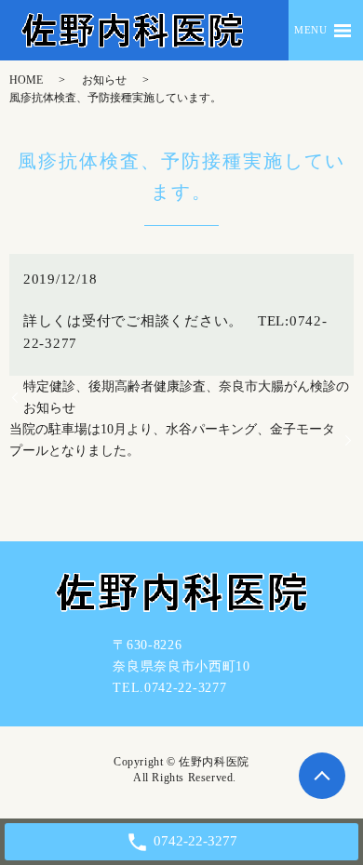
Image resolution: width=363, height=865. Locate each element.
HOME (26, 79)
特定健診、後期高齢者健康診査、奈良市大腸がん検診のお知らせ (186, 397)
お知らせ (104, 79)
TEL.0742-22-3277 (169, 688)
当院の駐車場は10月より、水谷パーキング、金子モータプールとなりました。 (172, 440)
